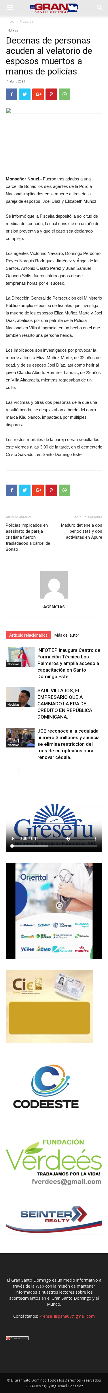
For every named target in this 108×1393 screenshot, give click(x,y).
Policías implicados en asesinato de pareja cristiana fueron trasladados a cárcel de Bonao (28, 537)
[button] (100, 7)
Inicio (10, 21)
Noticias (26, 21)
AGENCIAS (54, 606)
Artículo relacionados (28, 635)
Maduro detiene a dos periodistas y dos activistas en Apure (81, 531)
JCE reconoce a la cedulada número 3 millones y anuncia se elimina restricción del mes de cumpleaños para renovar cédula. (68, 744)
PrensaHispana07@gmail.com (67, 1316)
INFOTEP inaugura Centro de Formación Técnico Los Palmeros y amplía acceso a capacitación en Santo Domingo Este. (69, 663)
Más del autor (66, 635)
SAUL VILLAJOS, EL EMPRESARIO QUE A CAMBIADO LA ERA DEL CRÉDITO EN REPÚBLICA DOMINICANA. (64, 704)
